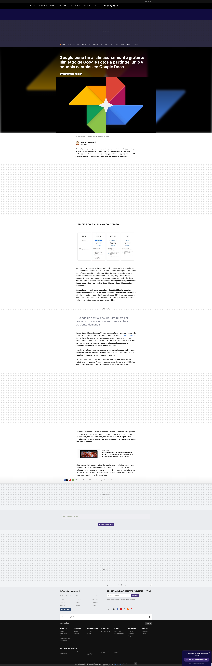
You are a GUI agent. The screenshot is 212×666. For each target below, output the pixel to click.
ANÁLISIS (78, 6)
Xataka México (64, 651)
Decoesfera (131, 633)
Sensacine (90, 631)
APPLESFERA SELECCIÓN (58, 6)
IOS (71, 6)
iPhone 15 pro (105, 585)
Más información (118, 664)
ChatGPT (84, 44)
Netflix (116, 44)
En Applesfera (105, 450)
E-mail (81, 74)
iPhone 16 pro (83, 585)
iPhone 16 (74, 585)
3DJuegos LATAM (78, 651)
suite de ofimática (126, 336)
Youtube (114, 6)
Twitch (105, 6)
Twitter (117, 6)
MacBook (62, 605)
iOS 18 (137, 585)
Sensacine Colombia (90, 654)
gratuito (103, 480)
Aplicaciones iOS (86, 480)
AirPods (62, 599)
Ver (107, 524)
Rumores (62, 602)
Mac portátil (95, 596)
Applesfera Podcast (65, 596)
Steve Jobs (76, 44)
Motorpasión (117, 631)
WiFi (102, 44)
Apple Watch (95, 599)
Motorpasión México (117, 651)
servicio (96, 480)
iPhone (128, 44)
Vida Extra (76, 633)
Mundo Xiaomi (63, 640)
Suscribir (135, 595)
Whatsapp (95, 44)
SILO (90, 44)
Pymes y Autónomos (145, 634)
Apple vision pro (129, 585)
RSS (128, 608)
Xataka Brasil (63, 653)
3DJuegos (76, 631)
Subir (147, 623)
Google (110, 480)
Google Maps (108, 44)
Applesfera (63, 636)
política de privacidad (129, 599)
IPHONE (32, 6)
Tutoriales (78, 596)
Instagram (111, 6)
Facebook (73, 74)
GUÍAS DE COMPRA (90, 6)
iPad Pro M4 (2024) (117, 585)
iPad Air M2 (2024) (95, 585)
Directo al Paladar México (105, 651)
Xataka (62, 631)
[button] (88, 142)
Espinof (89, 633)
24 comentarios (66, 74)
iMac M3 (144, 585)
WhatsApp (95, 602)
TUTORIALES (43, 6)
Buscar (148, 616)
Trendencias (131, 631)
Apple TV (78, 599)
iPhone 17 (78, 605)
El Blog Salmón (145, 631)
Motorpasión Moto (119, 633)
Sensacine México (92, 651)
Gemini (122, 44)
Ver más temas (65, 609)
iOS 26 (94, 605)
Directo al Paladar (105, 631)
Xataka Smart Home (65, 638)
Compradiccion (132, 636)
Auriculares (135, 44)
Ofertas (78, 602)
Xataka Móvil (63, 633)
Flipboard (108, 6)
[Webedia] (148, 1)
